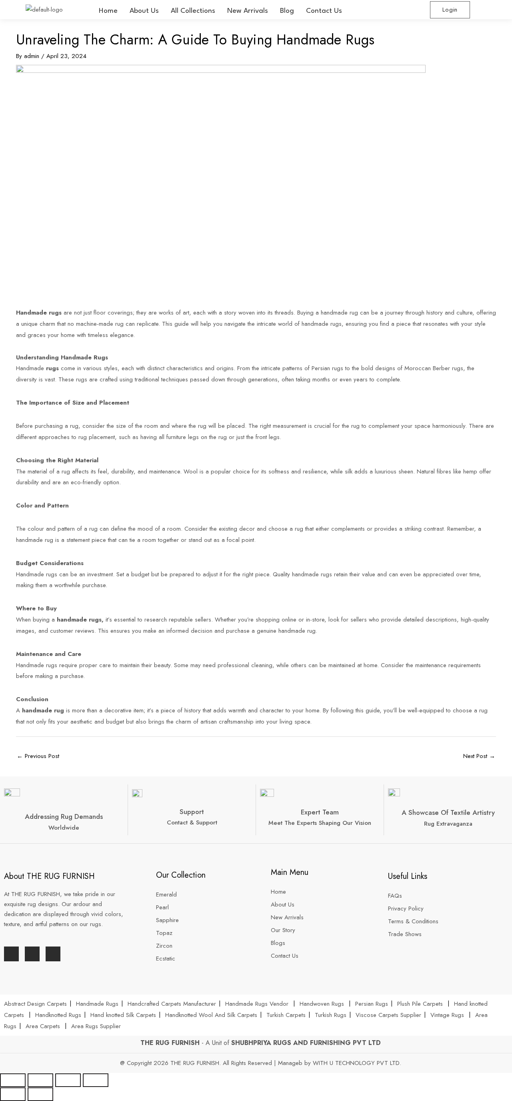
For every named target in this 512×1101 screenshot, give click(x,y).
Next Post (479, 756)
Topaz (164, 933)
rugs (52, 368)
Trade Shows (405, 934)
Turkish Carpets (286, 1015)
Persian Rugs (371, 1003)
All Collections (193, 11)
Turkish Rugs (330, 1015)
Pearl (162, 907)
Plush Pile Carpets (420, 1003)
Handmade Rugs (97, 1003)
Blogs (278, 943)
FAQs (395, 895)
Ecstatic (165, 958)
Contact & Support (192, 822)
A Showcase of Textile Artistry (448, 812)
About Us (144, 11)
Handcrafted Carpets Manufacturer (172, 1003)
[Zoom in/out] (95, 1080)
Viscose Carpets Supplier (388, 1015)
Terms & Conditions (413, 921)
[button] (193, 11)
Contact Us (324, 11)
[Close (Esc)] (13, 1080)
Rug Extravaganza (448, 823)
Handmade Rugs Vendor (257, 1003)
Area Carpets (43, 1026)
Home (108, 11)
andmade (33, 368)
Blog (287, 11)
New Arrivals (247, 11)
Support (192, 811)
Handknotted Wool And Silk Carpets (211, 1015)
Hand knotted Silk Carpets (123, 1015)
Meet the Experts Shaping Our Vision (319, 822)
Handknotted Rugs (58, 1015)
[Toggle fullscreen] (68, 1080)
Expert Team (320, 812)
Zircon (164, 945)
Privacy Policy (406, 908)
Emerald (166, 894)
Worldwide (63, 827)
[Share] (40, 1080)
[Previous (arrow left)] (13, 1094)
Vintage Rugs (448, 1015)
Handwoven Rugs (322, 1003)
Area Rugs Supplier (96, 1026)
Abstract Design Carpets (36, 1003)
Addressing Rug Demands (64, 816)
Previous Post (38, 756)
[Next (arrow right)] (40, 1094)
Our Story (283, 930)
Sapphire (167, 920)
